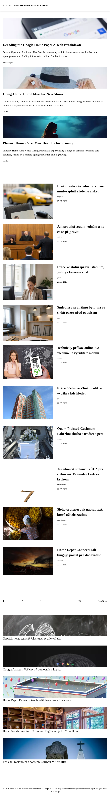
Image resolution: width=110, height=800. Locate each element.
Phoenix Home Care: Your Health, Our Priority (38, 143)
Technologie (8, 63)
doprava (60, 197)
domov (60, 439)
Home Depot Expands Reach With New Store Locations (37, 700)
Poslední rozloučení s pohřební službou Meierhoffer (34, 761)
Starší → (102, 601)
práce (59, 278)
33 (79, 601)
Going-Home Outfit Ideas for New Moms (33, 94)
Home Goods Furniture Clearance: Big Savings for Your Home (41, 731)
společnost (61, 520)
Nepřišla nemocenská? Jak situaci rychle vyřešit (32, 638)
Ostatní (5, 112)
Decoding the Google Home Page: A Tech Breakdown (42, 45)
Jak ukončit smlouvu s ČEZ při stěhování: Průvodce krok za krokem (80, 474)
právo (59, 237)
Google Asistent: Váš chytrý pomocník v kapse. (32, 669)
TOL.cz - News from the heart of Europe (25, 5)
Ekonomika (61, 485)
